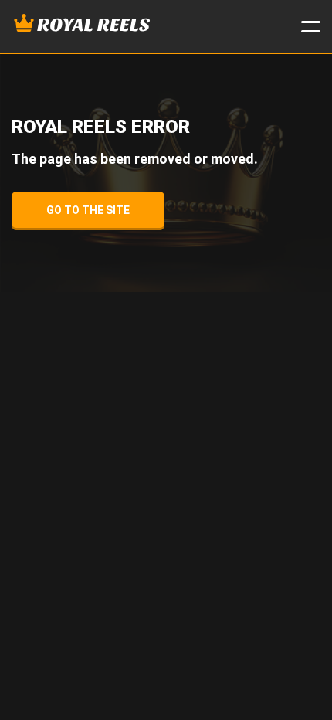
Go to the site (88, 210)
